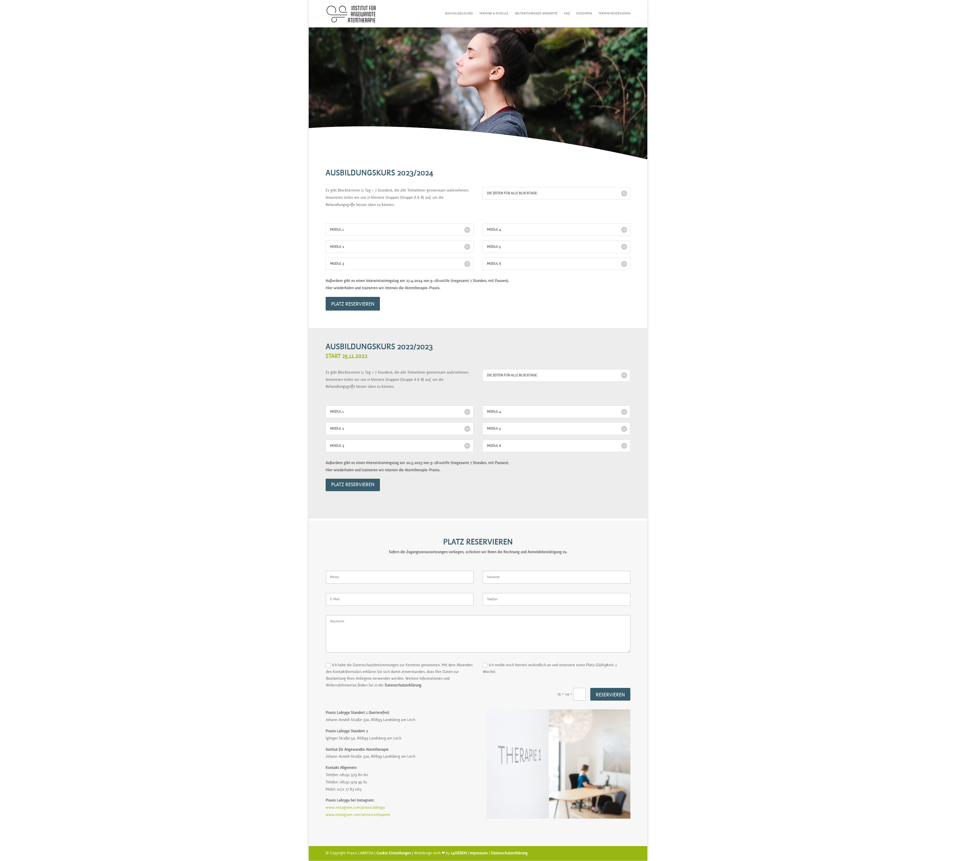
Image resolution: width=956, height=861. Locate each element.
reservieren (610, 695)
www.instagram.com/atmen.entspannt (358, 815)
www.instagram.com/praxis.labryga (355, 808)
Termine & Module (493, 13)
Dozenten (584, 13)
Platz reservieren (352, 304)
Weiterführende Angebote (536, 13)
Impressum (479, 853)
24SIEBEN (459, 853)
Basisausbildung (459, 13)
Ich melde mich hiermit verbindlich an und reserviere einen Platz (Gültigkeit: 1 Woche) (550, 668)
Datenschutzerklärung (509, 853)
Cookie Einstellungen (393, 853)
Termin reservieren (614, 13)
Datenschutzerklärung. (403, 685)
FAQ (567, 13)
